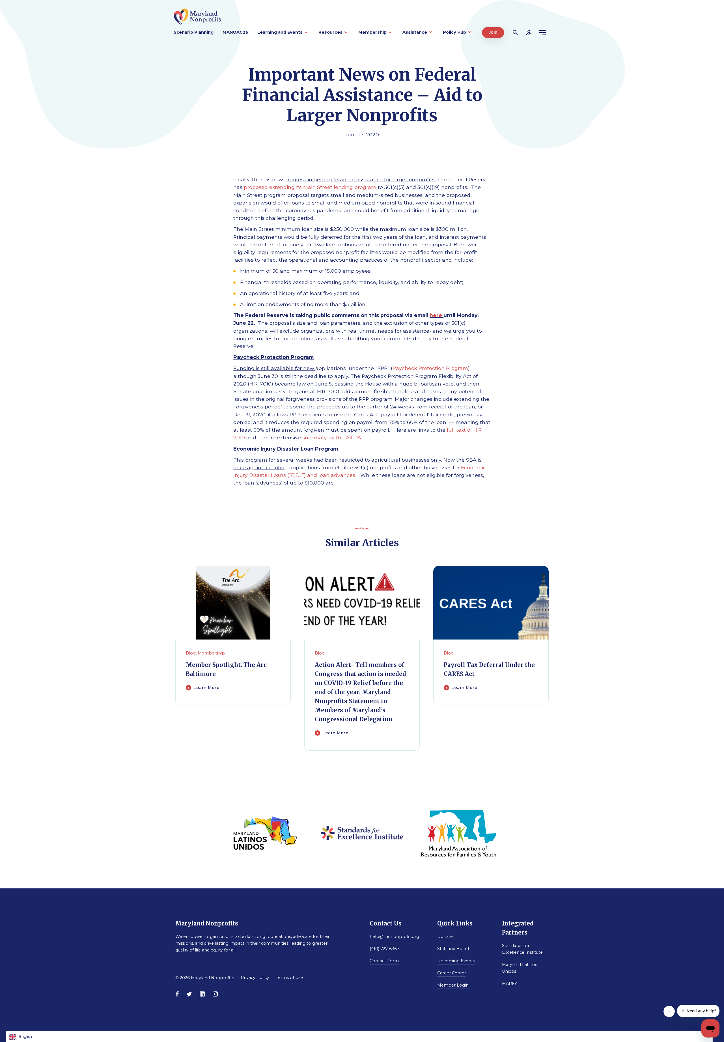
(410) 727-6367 (384, 948)
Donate (445, 936)
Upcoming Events (456, 960)
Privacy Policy (255, 977)
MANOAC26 (235, 32)
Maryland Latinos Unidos (519, 968)
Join (493, 32)
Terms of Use (289, 977)
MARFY (509, 983)
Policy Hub (454, 32)
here (436, 315)
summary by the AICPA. (332, 437)
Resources (330, 32)
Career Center (451, 973)
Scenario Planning (194, 32)
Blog (191, 653)
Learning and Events (280, 32)
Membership (372, 32)
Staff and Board (453, 948)
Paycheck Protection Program (430, 368)
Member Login (453, 985)
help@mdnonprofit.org (394, 936)
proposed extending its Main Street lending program (310, 187)
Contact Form (384, 960)
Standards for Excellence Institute (522, 949)
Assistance (414, 32)
